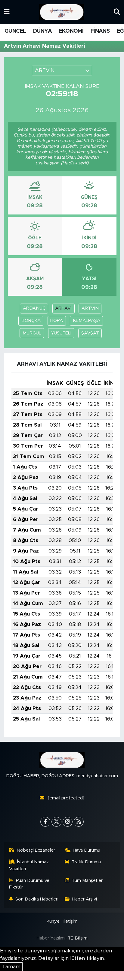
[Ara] (117, 11)
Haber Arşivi (84, 899)
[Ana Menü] (7, 11)
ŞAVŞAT (90, 333)
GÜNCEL (15, 31)
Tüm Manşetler (87, 880)
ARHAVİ (63, 308)
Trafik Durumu (86, 862)
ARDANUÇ (34, 308)
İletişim (71, 921)
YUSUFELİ (61, 333)
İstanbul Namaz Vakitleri (29, 865)
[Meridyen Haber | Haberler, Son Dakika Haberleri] (61, 12)
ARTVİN (90, 308)
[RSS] (79, 822)
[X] (56, 822)
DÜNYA (42, 31)
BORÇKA (31, 320)
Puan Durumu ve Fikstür (29, 883)
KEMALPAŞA (86, 320)
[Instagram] (68, 822)
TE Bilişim (78, 938)
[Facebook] (45, 822)
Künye (53, 921)
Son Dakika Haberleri (36, 899)
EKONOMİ (71, 31)
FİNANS (100, 31)
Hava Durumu (86, 850)
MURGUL (32, 333)
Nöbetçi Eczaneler (36, 850)
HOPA (56, 320)
